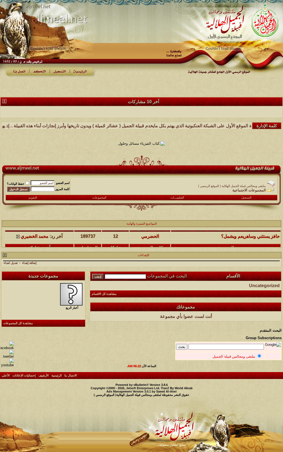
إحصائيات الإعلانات (24, 375)
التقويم (32, 197)
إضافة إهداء (29, 262)
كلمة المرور (62, 189)
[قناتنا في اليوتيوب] (7, 365)
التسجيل (246, 197)
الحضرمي (150, 232)
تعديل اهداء (11, 262)
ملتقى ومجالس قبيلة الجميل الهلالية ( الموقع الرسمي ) (232, 186)
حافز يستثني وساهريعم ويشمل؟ (250, 232)
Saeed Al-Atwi (166, 391)
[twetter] (7, 356)
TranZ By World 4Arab (177, 388)
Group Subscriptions (264, 338)
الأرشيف (43, 375)
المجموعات (99, 197)
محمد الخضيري (34, 232)
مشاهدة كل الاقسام (104, 293)
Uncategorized (264, 285)
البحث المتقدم (271, 330)
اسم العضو (63, 183)
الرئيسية (56, 375)
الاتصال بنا (70, 375)
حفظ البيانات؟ (15, 183)
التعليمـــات (177, 197)
